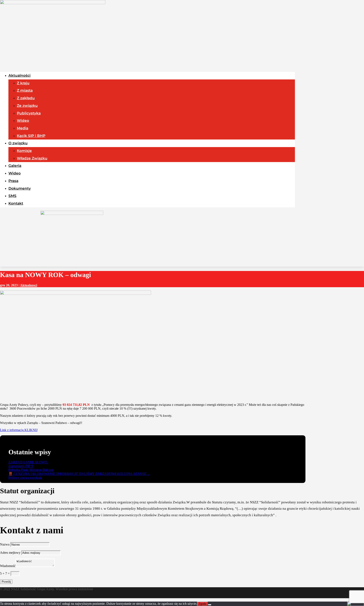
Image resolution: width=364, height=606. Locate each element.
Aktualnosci (28, 285)
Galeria (14, 166)
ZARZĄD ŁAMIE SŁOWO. (28, 462)
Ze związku (27, 105)
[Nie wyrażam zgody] (209, 604)
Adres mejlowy (10, 552)
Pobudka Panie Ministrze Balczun (31, 470)
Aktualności (19, 75)
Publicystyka (29, 113)
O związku (18, 143)
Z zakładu (26, 98)
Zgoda (202, 603)
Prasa (13, 181)
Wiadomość (8, 566)
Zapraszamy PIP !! (20, 466)
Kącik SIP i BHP (31, 136)
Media (22, 128)
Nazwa (4, 544)
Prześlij (6, 581)
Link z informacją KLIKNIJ (18, 430)
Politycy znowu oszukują (25, 477)
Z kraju (23, 83)
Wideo (23, 120)
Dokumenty (19, 188)
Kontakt (15, 203)
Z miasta (25, 90)
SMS (12, 196)
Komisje (24, 151)
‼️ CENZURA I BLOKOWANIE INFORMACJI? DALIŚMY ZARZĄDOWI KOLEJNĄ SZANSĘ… (79, 474)
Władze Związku (32, 158)
